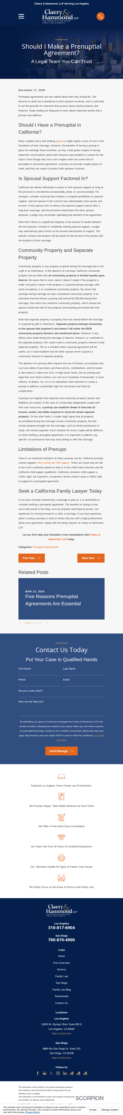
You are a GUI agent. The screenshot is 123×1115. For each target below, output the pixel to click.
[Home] (60, 16)
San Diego (61, 982)
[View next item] (47, 623)
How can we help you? (31, 701)
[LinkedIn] (65, 1073)
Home (61, 956)
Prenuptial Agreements (45, 547)
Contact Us (61, 1003)
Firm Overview (61, 963)
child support (62, 462)
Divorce (61, 969)
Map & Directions (61, 1033)
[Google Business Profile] (44, 1073)
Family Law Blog (61, 989)
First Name (24, 668)
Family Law (61, 976)
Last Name (69, 668)
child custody (43, 462)
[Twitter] (51, 1073)
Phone (22, 679)
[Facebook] (38, 1073)
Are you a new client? (30, 691)
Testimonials (62, 996)
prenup (62, 141)
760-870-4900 (61, 939)
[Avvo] (72, 1073)
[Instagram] (58, 1073)
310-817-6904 (61, 927)
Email (66, 679)
